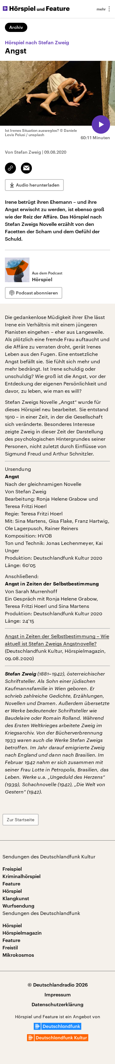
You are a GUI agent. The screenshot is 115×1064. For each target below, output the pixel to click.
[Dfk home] (57, 1039)
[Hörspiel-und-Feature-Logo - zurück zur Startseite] (36, 9)
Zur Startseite (20, 819)
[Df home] (57, 1028)
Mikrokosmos (18, 955)
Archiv (16, 27)
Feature (11, 883)
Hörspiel (12, 891)
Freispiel (12, 869)
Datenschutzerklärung (57, 1004)
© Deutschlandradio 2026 (58, 984)
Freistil (10, 947)
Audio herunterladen (37, 184)
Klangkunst (15, 898)
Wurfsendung (18, 905)
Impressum (57, 994)
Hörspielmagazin (22, 933)
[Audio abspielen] (101, 124)
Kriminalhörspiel (21, 876)
